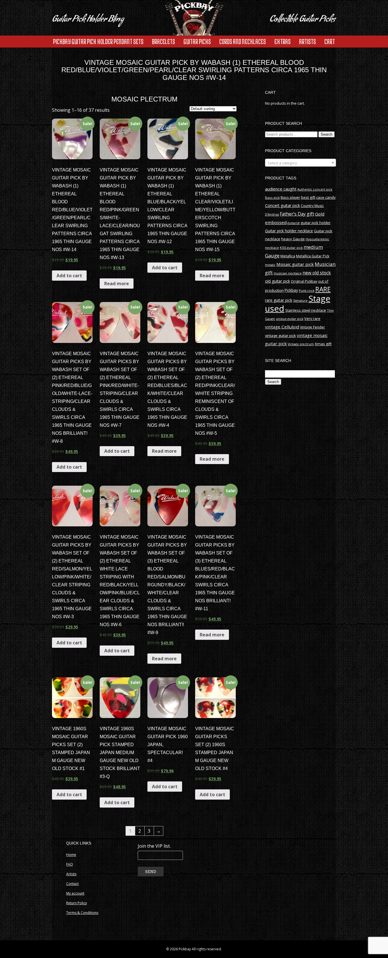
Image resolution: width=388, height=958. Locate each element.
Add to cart (69, 275)
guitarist (293, 223)
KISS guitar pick (291, 247)
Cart (329, 41)
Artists (307, 41)
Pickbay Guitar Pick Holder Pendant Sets (98, 41)
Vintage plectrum (301, 344)
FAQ (69, 864)
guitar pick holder (316, 222)
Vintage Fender (312, 327)
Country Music (312, 205)
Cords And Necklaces (242, 41)
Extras (282, 41)
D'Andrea (272, 214)
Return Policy (76, 903)
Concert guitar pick (282, 205)
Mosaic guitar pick (295, 264)
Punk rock (306, 290)
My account (75, 893)
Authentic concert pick (314, 189)
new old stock (317, 273)
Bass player (290, 197)
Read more (116, 283)
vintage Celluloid (282, 327)
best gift (308, 197)
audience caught (281, 189)
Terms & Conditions (82, 912)
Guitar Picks (197, 41)
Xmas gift (323, 343)
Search (326, 134)
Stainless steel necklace (305, 310)
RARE (323, 289)
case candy (326, 197)
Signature (300, 300)
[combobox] (300, 163)
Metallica (287, 256)
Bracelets (163, 41)
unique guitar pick (289, 318)
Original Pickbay (304, 281)
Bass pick (272, 197)
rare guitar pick (278, 300)
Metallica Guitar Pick (312, 256)
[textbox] (300, 163)
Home (71, 854)
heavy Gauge (293, 238)
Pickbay (291, 290)
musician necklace (288, 273)
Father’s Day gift (297, 214)
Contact (72, 883)
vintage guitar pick (280, 335)
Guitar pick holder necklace (289, 230)
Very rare (312, 318)
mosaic (270, 264)
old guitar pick (277, 281)
